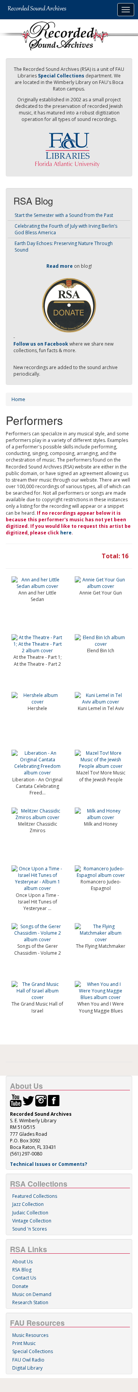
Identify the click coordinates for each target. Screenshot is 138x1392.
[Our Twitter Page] (28, 1100)
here (66, 532)
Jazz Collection (28, 1204)
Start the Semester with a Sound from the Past (64, 215)
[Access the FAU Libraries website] (69, 147)
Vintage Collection (31, 1220)
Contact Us (24, 1277)
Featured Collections (34, 1196)
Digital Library (27, 1368)
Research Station (30, 1302)
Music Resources (30, 1335)
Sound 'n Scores (29, 1229)
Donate (20, 1286)
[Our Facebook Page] (53, 1100)
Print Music (24, 1343)
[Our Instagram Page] (41, 1100)
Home (18, 399)
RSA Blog (21, 1269)
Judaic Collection (30, 1212)
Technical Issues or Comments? (48, 1164)
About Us (22, 1261)
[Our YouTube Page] (15, 1100)
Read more (59, 266)
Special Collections (32, 1351)
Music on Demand (31, 1294)
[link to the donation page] (69, 304)
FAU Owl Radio (28, 1360)
